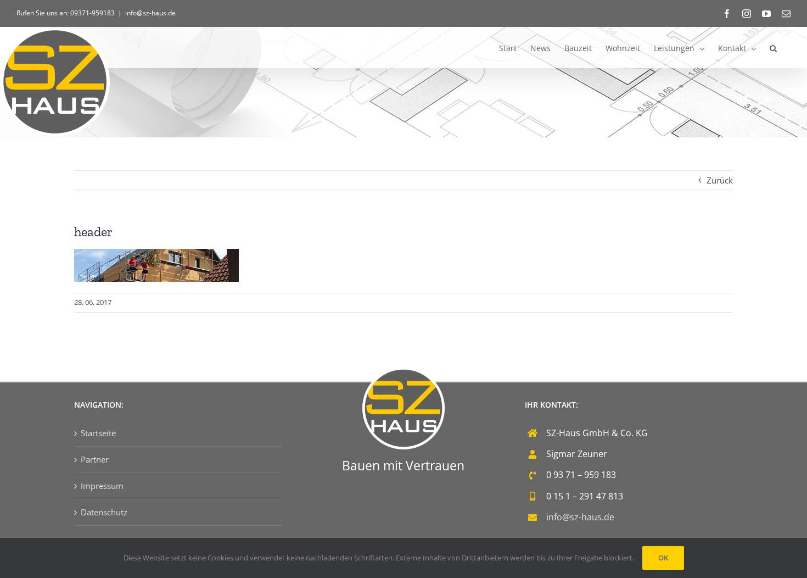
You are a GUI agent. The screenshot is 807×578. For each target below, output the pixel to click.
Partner (95, 459)
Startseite (98, 432)
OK (663, 558)
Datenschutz (104, 512)
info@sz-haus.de (150, 13)
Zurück (720, 180)
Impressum (102, 485)
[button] (773, 47)
